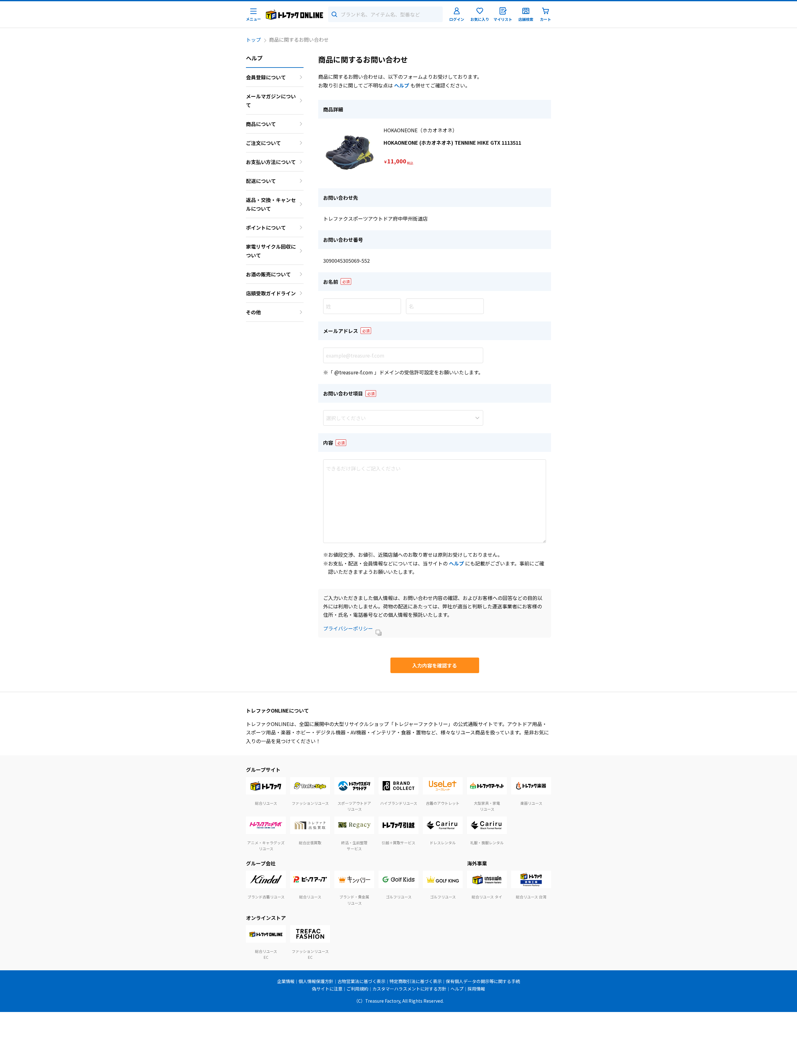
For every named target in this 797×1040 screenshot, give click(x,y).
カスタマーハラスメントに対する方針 (409, 989)
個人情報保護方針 (316, 981)
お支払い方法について (271, 162)
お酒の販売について (268, 274)
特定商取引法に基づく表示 (415, 981)
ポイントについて (266, 227)
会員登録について (266, 77)
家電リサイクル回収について (271, 251)
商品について (261, 124)
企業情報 (286, 981)
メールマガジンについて (271, 100)
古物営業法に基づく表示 (361, 981)
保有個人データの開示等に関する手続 (483, 981)
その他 (253, 312)
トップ (253, 39)
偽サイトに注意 (327, 989)
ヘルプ (401, 85)
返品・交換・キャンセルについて (271, 204)
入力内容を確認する (434, 665)
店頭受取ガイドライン (271, 293)
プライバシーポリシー (348, 628)
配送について (261, 181)
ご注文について (263, 143)
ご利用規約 (357, 989)
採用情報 (476, 989)
